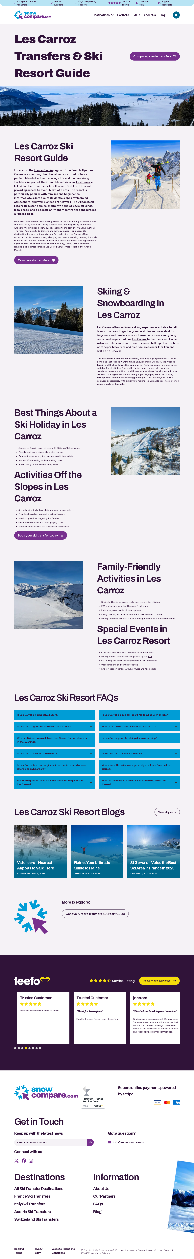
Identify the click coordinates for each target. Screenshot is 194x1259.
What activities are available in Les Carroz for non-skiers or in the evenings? (52, 740)
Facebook (24, 1160)
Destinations (101, 15)
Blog (162, 15)
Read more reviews (156, 981)
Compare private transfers (152, 56)
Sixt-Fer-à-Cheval (79, 186)
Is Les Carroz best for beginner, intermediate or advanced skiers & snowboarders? (51, 767)
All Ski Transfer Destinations (38, 1188)
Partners (123, 15)
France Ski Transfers (32, 1196)
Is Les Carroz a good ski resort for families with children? (136, 714)
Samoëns (42, 186)
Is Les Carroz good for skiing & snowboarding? (129, 738)
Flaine (30, 186)
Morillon (54, 186)
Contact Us (176, 15)
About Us (150, 15)
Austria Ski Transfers (32, 1211)
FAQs (136, 15)
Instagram (31, 1160)
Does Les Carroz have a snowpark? (123, 753)
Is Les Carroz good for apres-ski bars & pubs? (44, 726)
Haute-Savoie (43, 170)
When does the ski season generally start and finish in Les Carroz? (136, 767)
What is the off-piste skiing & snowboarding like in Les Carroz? (134, 782)
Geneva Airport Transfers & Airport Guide (95, 914)
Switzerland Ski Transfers (36, 1219)
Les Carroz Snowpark (124, 365)
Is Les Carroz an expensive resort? (37, 714)
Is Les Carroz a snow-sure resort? (37, 753)
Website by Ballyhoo (100, 1253)
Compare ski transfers (33, 260)
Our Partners (104, 1196)
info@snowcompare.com (129, 1142)
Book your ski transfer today (38, 535)
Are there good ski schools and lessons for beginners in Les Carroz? (50, 782)
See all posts (167, 812)
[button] (15, 1048)
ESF (103, 606)
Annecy (58, 231)
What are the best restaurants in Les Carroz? (129, 726)
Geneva (45, 231)
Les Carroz (83, 182)
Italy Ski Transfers (29, 1204)
